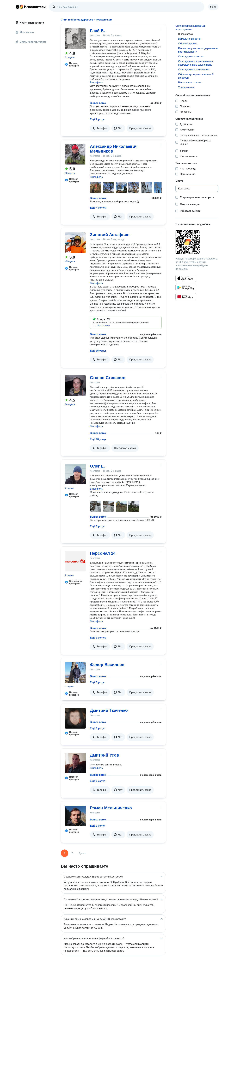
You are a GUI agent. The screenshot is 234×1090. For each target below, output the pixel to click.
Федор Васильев (107, 664)
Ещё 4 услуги (98, 207)
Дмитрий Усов (104, 755)
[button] (100, 128)
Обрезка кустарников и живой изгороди (195, 76)
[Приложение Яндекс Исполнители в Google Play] (185, 287)
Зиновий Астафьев (110, 234)
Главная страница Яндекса (17, 6)
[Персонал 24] (75, 561)
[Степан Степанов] (75, 385)
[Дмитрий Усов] (75, 763)
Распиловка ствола (189, 82)
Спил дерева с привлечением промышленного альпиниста (195, 63)
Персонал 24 (102, 553)
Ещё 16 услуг (98, 439)
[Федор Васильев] (75, 672)
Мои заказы (27, 32)
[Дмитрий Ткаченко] (75, 718)
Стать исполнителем (33, 41)
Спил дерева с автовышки (193, 69)
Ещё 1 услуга (98, 637)
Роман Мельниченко (111, 808)
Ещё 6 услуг (97, 526)
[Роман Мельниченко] (75, 816)
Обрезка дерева (187, 43)
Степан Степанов (107, 377)
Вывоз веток (98, 102)
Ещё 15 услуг (98, 350)
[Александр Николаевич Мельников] (75, 154)
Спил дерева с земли (190, 56)
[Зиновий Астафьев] (75, 242)
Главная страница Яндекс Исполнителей (31, 6)
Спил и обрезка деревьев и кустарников (190, 27)
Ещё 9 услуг (97, 119)
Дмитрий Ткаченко (109, 710)
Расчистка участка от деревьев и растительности (198, 50)
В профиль (96, 82)
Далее (82, 853)
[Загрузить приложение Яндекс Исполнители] (196, 242)
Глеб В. (97, 30)
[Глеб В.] (75, 38)
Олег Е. (97, 466)
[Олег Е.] (75, 474)
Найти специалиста (32, 22)
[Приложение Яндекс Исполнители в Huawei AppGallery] (185, 296)
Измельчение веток (189, 38)
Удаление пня (186, 87)
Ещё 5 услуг (97, 682)
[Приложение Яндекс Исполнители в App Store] (185, 278)
